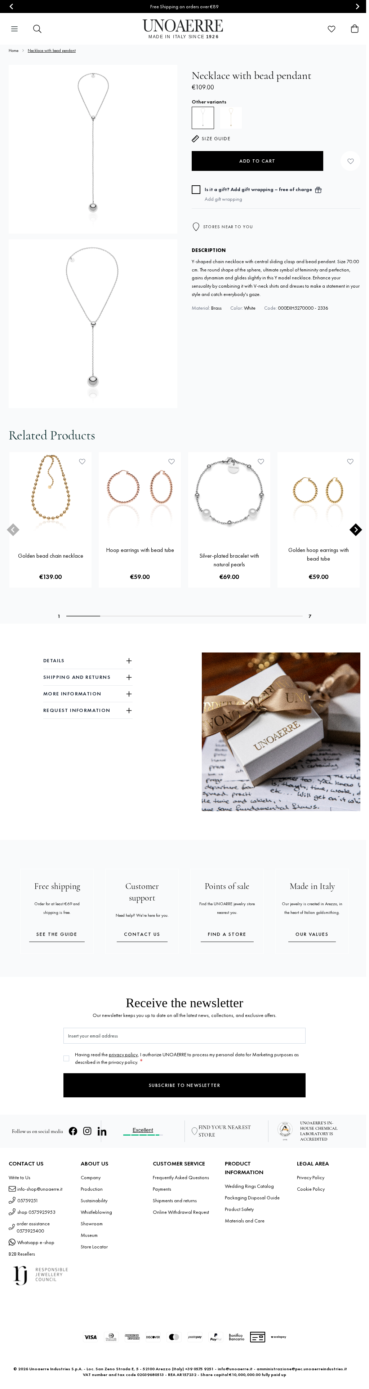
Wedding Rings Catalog (249, 1186)
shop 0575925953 (36, 1212)
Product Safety (239, 1209)
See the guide (56, 934)
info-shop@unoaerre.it (39, 1189)
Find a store (227, 934)
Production (92, 1189)
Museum (89, 1235)
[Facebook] (73, 1131)
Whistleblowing (96, 1212)
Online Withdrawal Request (181, 1212)
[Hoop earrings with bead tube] (140, 493)
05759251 (27, 1200)
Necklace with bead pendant (52, 50)
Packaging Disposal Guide (252, 1197)
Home (13, 50)
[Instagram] (87, 1131)
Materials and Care (244, 1220)
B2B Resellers (22, 1254)
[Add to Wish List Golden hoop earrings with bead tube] (350, 461)
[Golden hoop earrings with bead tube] (318, 493)
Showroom (92, 1223)
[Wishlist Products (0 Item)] (331, 29)
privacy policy (123, 1054)
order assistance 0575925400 (33, 1227)
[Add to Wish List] (350, 161)
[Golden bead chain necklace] (50, 493)
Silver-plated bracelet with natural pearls (229, 560)
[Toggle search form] (37, 29)
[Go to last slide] (12, 7)
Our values (312, 934)
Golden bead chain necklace (50, 555)
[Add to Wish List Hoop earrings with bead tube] (171, 461)
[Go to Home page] (185, 29)
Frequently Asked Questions (181, 1177)
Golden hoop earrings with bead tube (318, 554)
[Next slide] (357, 7)
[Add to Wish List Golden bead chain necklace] (82, 461)
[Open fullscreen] (93, 149)
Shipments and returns (175, 1200)
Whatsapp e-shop (35, 1242)
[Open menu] (14, 29)
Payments (162, 1189)
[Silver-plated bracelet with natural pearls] (229, 493)
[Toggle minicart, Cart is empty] (354, 29)
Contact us (142, 934)
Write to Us (19, 1177)
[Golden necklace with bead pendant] (231, 118)
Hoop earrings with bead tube (140, 550)
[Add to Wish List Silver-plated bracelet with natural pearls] (260, 461)
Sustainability (94, 1200)
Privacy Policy (310, 1177)
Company (91, 1177)
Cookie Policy (311, 1189)
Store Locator (94, 1246)
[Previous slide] (13, 529)
